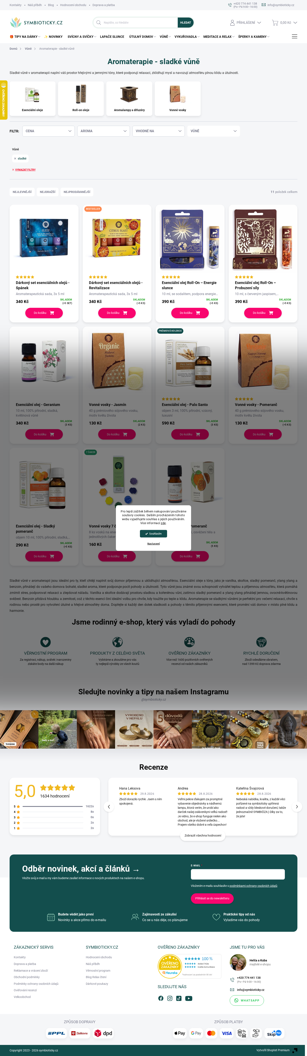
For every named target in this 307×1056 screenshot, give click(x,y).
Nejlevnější (22, 192)
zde (163, 523)
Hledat (185, 22)
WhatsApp (250, 1000)
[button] (297, 806)
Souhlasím (155, 534)
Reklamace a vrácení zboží (31, 970)
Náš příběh (35, 5)
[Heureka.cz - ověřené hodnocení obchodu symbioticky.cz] (189, 966)
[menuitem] (26, 37)
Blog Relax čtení (96, 977)
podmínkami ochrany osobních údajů (253, 885)
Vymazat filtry (25, 169)
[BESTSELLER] (117, 242)
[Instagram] (170, 997)
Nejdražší (47, 192)
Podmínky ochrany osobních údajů (36, 983)
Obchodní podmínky (27, 977)
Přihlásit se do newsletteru (212, 898)
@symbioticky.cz (153, 699)
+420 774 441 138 (249, 979)
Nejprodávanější (77, 192)
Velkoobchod (22, 997)
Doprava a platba (104, 5)
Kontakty (16, 5)
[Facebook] (161, 997)
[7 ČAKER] (117, 485)
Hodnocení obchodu (73, 5)
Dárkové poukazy (97, 983)
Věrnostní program (98, 970)
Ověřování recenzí (25, 990)
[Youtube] (188, 997)
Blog (51, 5)
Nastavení (153, 544)
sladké (22, 158)
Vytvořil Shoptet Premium (272, 1050)
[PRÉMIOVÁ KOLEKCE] (190, 364)
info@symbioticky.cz (250, 989)
